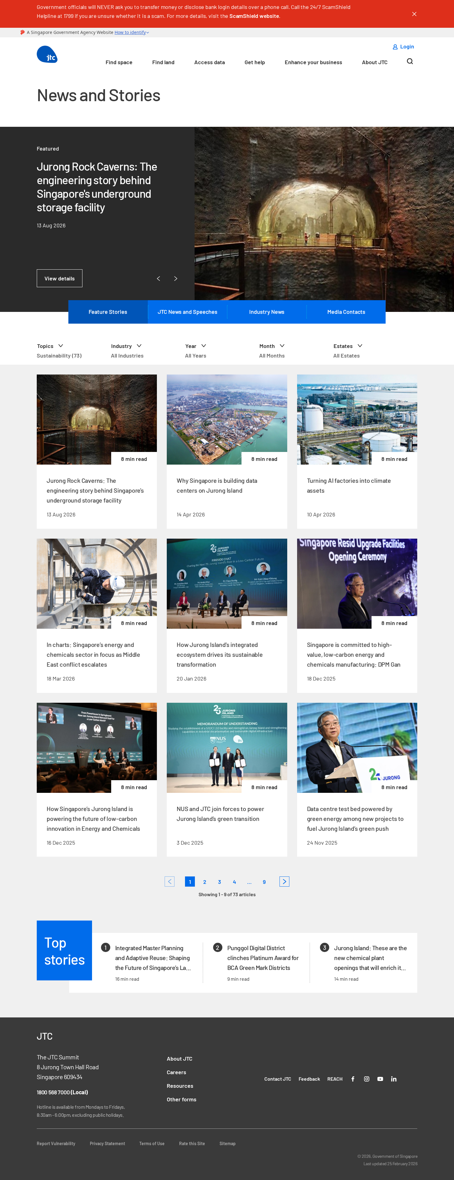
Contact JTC (277, 1079)
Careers (176, 1072)
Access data (209, 62)
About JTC (375, 62)
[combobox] (71, 346)
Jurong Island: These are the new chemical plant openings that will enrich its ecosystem (370, 958)
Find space (119, 62)
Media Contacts (346, 311)
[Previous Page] (158, 278)
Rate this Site (192, 1143)
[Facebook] (353, 1078)
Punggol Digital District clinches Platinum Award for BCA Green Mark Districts (263, 957)
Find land (163, 62)
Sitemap (228, 1143)
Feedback (309, 1079)
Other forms (181, 1099)
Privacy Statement (107, 1143)
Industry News (266, 311)
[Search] (409, 64)
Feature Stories (108, 311)
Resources (180, 1085)
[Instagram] (367, 1078)
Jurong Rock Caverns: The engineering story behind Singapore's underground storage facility (97, 186)
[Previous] (169, 881)
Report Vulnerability (56, 1143)
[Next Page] (175, 278)
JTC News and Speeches (187, 311)
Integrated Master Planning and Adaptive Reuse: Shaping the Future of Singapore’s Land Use (153, 958)
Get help (255, 62)
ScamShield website (254, 15)
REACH (335, 1079)
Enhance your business (313, 62)
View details (59, 278)
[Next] (284, 881)
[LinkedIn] (394, 1078)
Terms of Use (152, 1143)
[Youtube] (380, 1078)
